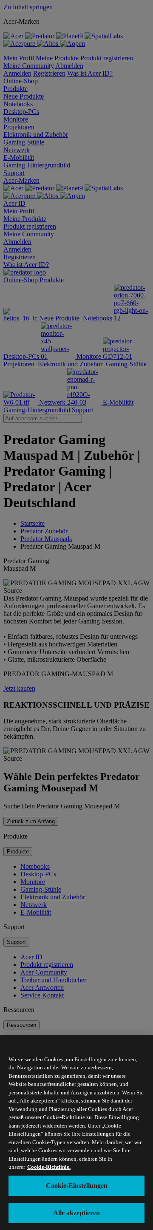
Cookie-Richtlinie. (49, 1167)
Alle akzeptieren (76, 1212)
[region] (76, 1132)
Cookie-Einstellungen (77, 1185)
